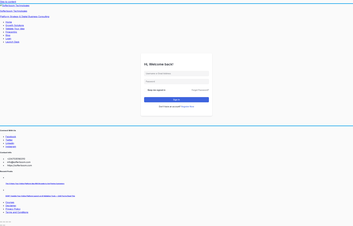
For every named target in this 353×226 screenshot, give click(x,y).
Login (8, 38)
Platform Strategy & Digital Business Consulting (24, 16)
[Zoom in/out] (1, 221)
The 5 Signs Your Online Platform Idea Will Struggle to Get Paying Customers (35, 184)
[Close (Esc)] (10, 221)
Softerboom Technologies (13, 11)
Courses (10, 202)
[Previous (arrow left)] (1, 225)
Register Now (187, 106)
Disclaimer (11, 205)
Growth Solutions (15, 25)
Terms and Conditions (17, 212)
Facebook (11, 136)
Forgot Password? (200, 90)
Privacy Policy (13, 209)
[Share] (7, 221)
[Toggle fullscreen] (4, 221)
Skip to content (8, 1)
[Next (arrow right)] (4, 225)
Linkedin (10, 143)
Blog (8, 35)
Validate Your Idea (15, 28)
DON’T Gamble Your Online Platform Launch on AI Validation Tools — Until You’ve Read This (40, 196)
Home (9, 22)
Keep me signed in (156, 90)
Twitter (9, 140)
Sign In (176, 99)
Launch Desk (12, 41)
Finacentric (11, 32)
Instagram (11, 146)
